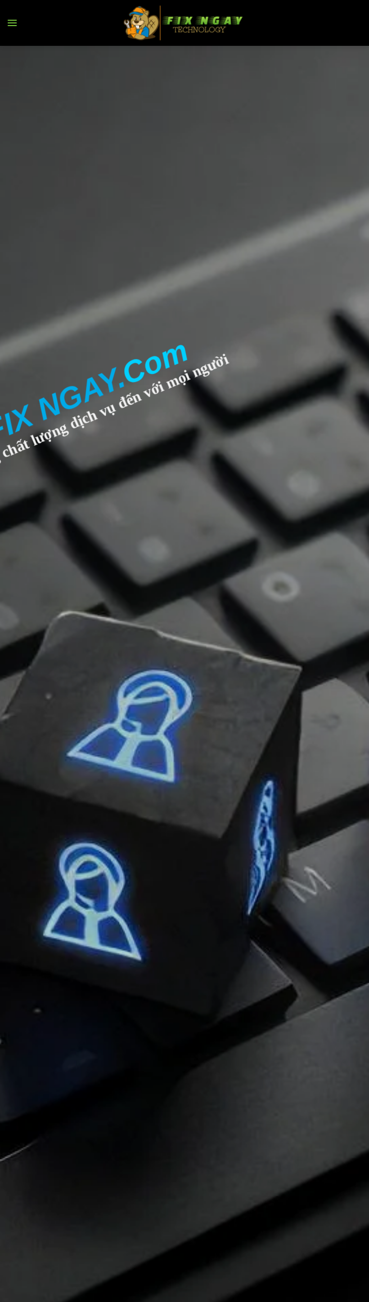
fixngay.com (210, 748)
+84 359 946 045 (62, 572)
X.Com (25, 650)
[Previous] (19, 261)
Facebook (30, 670)
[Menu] (12, 23)
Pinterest (30, 691)
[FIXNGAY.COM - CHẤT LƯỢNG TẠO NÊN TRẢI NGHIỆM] (184, 22)
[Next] (350, 261)
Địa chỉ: (19, 593)
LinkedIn (28, 712)
